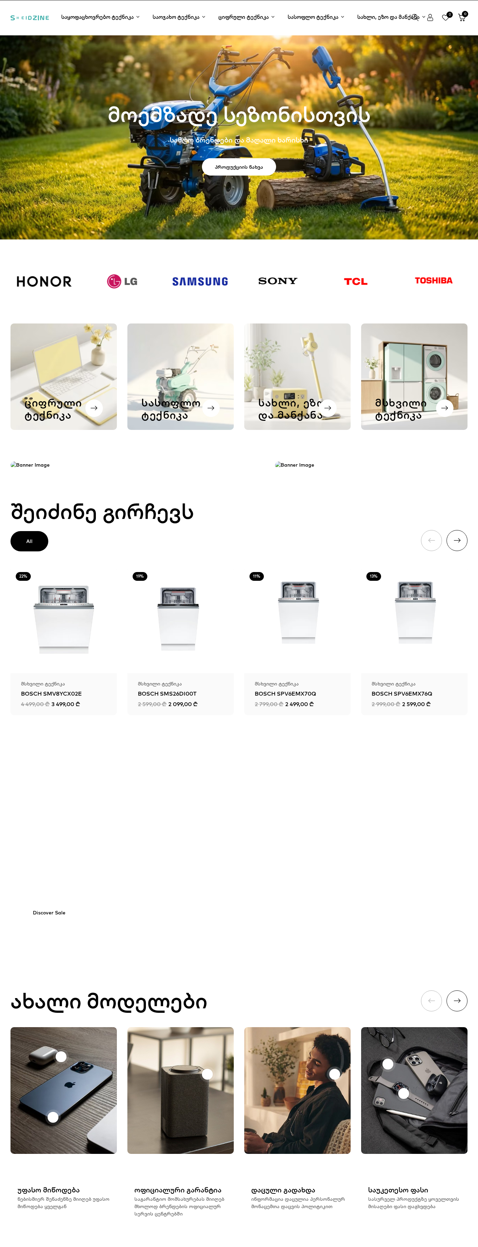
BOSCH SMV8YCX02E (51, 693)
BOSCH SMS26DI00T (167, 693)
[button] (462, 18)
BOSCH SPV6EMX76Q (402, 693)
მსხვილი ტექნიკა (43, 684)
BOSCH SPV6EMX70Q (285, 693)
